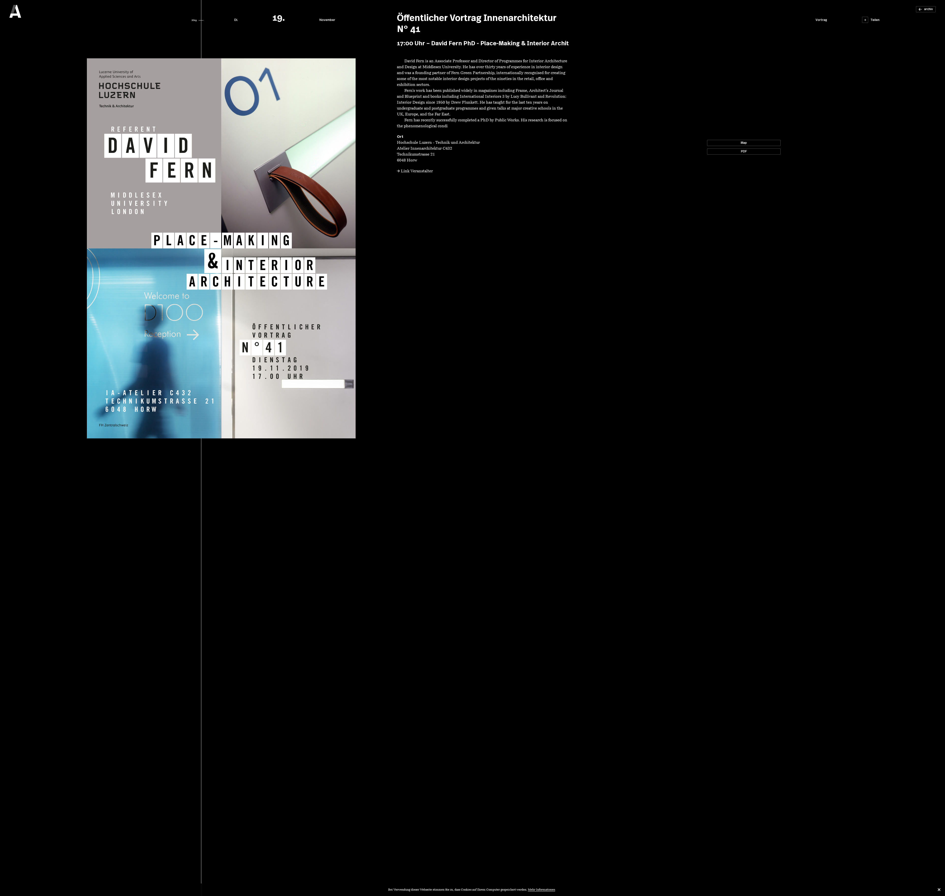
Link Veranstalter (417, 171)
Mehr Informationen (541, 889)
